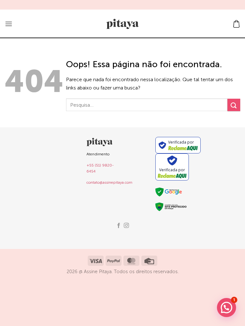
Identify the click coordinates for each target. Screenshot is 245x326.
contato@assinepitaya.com (109, 182)
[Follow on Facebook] (118, 226)
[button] (8, 24)
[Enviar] (233, 105)
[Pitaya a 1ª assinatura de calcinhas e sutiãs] (122, 24)
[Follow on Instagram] (126, 226)
